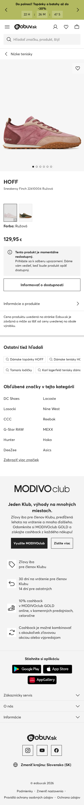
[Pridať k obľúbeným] (78, 68)
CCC (8, 419)
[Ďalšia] (77, 9)
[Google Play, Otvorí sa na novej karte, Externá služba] (26, 669)
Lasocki (10, 409)
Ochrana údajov (68, 797)
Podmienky (25, 791)
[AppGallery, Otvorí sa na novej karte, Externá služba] (42, 679)
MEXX (48, 429)
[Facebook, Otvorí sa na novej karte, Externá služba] (56, 750)
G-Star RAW (14, 429)
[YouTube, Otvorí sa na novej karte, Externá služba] (42, 750)
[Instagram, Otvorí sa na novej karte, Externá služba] (27, 750)
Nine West (51, 409)
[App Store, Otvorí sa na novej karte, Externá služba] (57, 669)
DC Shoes (11, 398)
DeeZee (10, 450)
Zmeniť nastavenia (50, 791)
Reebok (49, 419)
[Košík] (76, 26)
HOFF (11, 182)
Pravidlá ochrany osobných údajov (28, 797)
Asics (47, 450)
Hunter (9, 439)
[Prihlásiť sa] (55, 26)
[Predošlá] (6, 9)
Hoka (47, 439)
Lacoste (49, 398)
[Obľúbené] (66, 26)
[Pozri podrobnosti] (77, 303)
